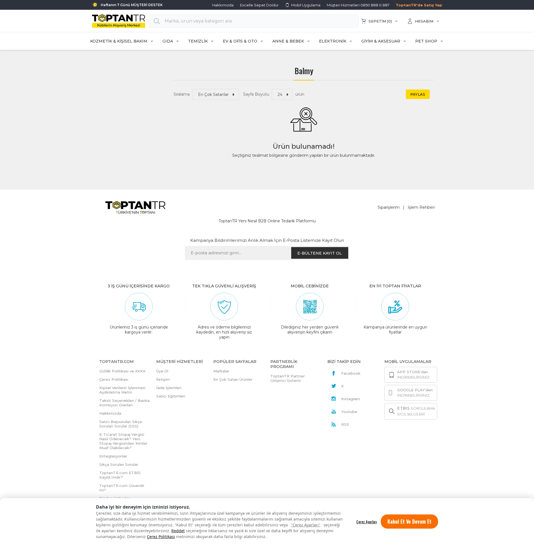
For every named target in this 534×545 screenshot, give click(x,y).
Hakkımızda (223, 5)
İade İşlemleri (168, 387)
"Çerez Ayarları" (305, 524)
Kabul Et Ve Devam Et (409, 521)
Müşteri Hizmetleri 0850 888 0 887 (358, 5)
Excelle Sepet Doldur (259, 5)
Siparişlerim (389, 207)
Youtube (349, 411)
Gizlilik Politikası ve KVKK (122, 371)
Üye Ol (162, 371)
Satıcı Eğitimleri (170, 396)
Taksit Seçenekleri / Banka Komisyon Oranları (124, 402)
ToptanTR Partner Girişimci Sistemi (287, 378)
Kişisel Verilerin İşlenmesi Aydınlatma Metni (122, 389)
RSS (345, 424)
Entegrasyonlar (113, 456)
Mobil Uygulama (305, 5)
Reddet (178, 530)
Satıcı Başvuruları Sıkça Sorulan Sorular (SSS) (120, 423)
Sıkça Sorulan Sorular (118, 464)
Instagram (350, 399)
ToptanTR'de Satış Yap (419, 5)
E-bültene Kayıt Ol (319, 253)
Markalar (221, 371)
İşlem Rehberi (421, 207)
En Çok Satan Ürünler (233, 379)
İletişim (163, 379)
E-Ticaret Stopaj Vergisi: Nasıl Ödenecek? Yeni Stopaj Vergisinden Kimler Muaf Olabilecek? (123, 441)
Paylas (417, 94)
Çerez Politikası (161, 536)
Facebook (350, 373)
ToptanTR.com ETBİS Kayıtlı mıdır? (120, 475)
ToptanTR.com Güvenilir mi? (121, 487)
